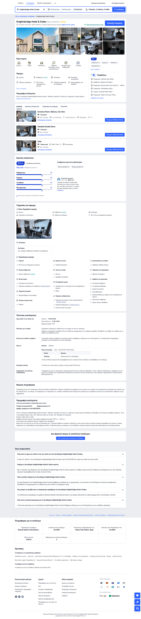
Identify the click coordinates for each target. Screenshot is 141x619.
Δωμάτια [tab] (19, 106)
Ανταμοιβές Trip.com (68, 586)
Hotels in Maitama (100, 515)
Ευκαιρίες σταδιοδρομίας (45, 589)
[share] (137, 602)
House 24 (30, 556)
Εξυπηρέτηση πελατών (21, 583)
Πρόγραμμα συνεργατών (69, 589)
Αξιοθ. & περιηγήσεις (44, 3)
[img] (37, 41)
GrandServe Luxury (20, 556)
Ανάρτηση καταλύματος (69, 592)
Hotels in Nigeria (67, 515)
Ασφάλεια (65, 596)
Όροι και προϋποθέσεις (45, 592)
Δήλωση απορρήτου (44, 596)
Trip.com (51, 515)
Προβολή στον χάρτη (97, 98)
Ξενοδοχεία (30, 3)
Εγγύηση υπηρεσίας (21, 586)
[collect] (137, 595)
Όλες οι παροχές (21, 88)
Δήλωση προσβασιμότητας (46, 599)
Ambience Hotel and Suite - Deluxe (100, 556)
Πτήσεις (20, 3)
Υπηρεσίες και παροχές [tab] (50, 106)
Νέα (39, 586)
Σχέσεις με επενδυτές (68, 583)
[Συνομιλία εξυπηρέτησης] (137, 608)
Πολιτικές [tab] (64, 106)
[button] (55, 3)
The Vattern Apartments (61, 560)
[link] (98, 3)
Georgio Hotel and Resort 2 (45, 560)
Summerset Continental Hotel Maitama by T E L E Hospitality (53, 556)
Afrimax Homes (117, 556)
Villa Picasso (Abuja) (76, 560)
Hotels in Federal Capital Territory (83, 515)
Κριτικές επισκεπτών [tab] (32, 106)
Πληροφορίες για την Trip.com (47, 583)
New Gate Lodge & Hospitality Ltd (25, 560)
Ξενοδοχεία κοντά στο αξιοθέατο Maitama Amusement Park (32, 567)
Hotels (58, 515)
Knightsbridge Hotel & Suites (31, 21)
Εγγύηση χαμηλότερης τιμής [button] (95, 24)
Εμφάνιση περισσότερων (23, 98)
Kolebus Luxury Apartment (80, 556)
